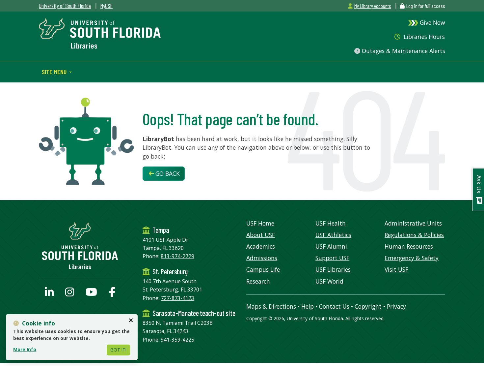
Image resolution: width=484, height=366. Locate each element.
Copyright (368, 306)
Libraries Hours (423, 37)
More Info (24, 349)
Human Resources (409, 246)
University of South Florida (65, 5)
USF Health (330, 223)
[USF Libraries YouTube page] (91, 293)
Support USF (332, 258)
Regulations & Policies (414, 235)
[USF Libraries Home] (100, 33)
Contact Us (334, 306)
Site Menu (55, 72)
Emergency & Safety (412, 258)
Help (307, 306)
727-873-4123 (177, 298)
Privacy (396, 306)
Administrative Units (413, 223)
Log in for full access (425, 6)
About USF (260, 235)
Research (258, 281)
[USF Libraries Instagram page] (69, 293)
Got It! (118, 350)
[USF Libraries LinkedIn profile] (49, 293)
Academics (260, 246)
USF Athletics (333, 235)
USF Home (260, 223)
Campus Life (263, 269)
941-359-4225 (177, 339)
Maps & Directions (271, 306)
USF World (329, 281)
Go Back (167, 173)
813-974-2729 (177, 256)
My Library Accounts (372, 6)
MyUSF (106, 5)
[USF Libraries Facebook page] (112, 293)
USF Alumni (331, 246)
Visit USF (396, 269)
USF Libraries (333, 269)
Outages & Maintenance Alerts (402, 51)
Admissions (261, 258)
